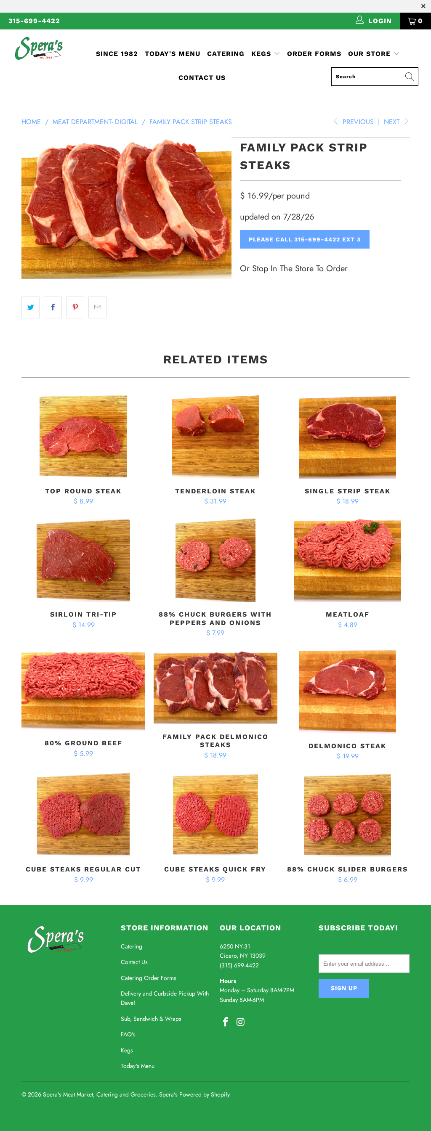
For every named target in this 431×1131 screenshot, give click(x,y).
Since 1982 (117, 54)
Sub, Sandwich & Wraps (151, 1018)
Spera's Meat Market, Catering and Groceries (99, 1094)
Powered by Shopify (204, 1094)
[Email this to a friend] (97, 307)
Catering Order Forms (148, 978)
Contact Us (202, 78)
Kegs (262, 54)
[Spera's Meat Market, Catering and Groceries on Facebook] (226, 1022)
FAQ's (128, 1034)
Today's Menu (172, 54)
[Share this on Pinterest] (75, 307)
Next (393, 122)
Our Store (369, 54)
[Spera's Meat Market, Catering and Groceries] (38, 48)
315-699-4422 (34, 21)
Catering (226, 54)
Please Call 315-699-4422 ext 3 (305, 239)
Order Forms (314, 54)
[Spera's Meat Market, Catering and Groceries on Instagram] (241, 1022)
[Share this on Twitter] (30, 307)
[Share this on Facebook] (53, 307)
